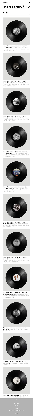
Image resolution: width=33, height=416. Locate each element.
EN (7, 3)
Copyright (16, 403)
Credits (16, 405)
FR (4, 3)
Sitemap (16, 408)
